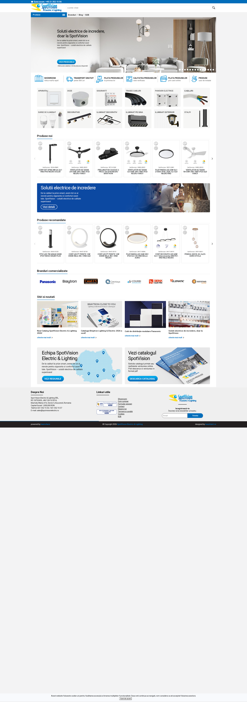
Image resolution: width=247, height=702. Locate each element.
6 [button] (192, 70)
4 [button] (187, 70)
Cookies (121, 414)
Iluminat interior (138, 118)
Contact (121, 406)
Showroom (122, 399)
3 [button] (185, 70)
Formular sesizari (125, 404)
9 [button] (200, 70)
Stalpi (196, 118)
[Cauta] (213, 7)
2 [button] (182, 70)
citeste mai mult (44, 337)
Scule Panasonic (79, 118)
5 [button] (190, 70)
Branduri (72, 15)
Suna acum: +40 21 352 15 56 (47, 2)
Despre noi (122, 409)
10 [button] (203, 70)
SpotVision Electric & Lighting (130, 424)
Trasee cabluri (138, 97)
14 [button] (213, 70)
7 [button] (195, 70)
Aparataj (50, 97)
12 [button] (208, 70)
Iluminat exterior (167, 118)
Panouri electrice (167, 97)
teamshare (45, 424)
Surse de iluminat (50, 118)
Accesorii (109, 118)
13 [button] (210, 70)
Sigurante (109, 97)
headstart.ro (210, 424)
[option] (123, 45)
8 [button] (198, 70)
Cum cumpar (123, 401)
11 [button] (205, 70)
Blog (81, 15)
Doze (79, 97)
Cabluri (196, 97)
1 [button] (180, 70)
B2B (87, 15)
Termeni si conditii (125, 411)
